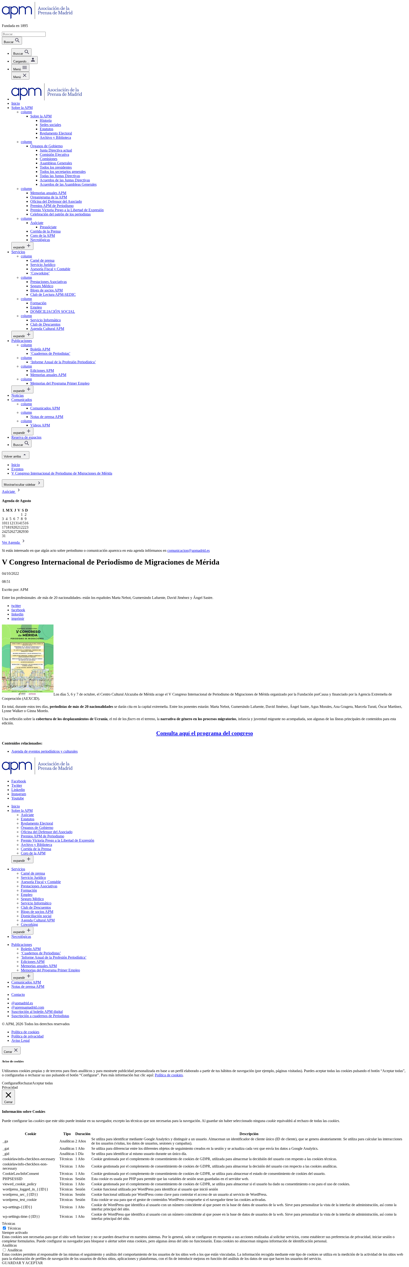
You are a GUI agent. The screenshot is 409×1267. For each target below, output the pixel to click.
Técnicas (14, 1228)
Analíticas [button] (9, 1245)
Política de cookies (169, 1075)
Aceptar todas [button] (42, 1083)
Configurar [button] (10, 1083)
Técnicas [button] (8, 1224)
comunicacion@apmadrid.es (188, 550)
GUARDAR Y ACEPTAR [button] (22, 1263)
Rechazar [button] (25, 1083)
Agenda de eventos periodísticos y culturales (44, 751)
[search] (21, 52)
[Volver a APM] (37, 18)
